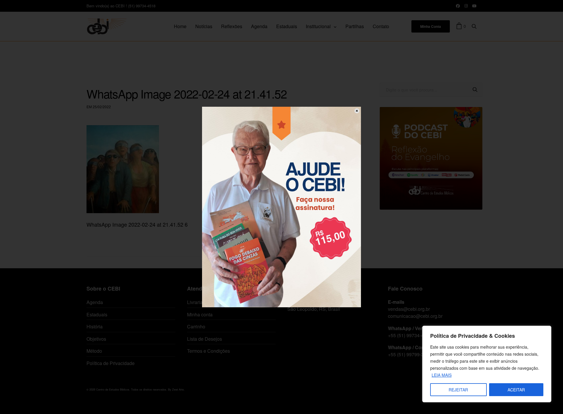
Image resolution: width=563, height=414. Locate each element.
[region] (486, 364)
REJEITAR (458, 390)
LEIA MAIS (442, 375)
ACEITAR (516, 390)
